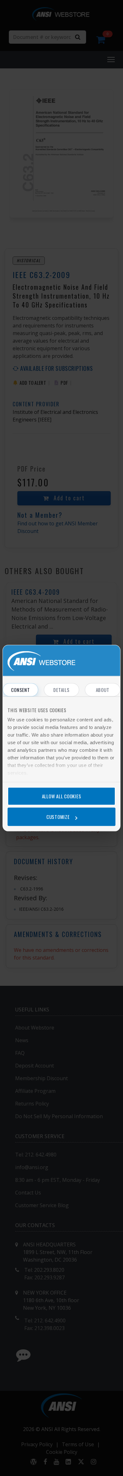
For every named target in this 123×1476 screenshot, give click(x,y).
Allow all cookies (61, 796)
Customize (58, 816)
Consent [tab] (20, 689)
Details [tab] (61, 689)
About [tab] (102, 689)
